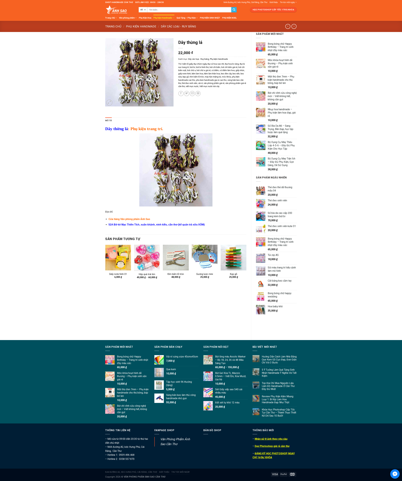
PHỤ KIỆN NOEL (229, 18)
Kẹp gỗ (233, 274)
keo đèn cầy (226, 73)
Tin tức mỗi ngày (287, 2)
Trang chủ (110, 18)
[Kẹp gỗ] (233, 257)
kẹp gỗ (186, 77)
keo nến (236, 73)
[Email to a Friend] (192, 93)
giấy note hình (184, 73)
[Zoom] (109, 103)
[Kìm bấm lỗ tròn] (176, 257)
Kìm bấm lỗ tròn (197, 77)
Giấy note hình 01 (118, 274)
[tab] (108, 120)
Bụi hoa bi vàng (232, 64)
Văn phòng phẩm (127, 18)
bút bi (192, 67)
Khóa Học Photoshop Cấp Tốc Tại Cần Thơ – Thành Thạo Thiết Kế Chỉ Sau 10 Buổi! (279, 412)
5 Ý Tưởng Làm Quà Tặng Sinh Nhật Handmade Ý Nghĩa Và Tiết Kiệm (279, 372)
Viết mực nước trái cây (209, 86)
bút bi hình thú (202, 67)
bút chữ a (191, 70)
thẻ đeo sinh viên (189, 83)
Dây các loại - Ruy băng (178, 26)
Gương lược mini (204, 274)
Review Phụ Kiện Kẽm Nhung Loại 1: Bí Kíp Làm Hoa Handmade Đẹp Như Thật (277, 399)
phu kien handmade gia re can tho (211, 80)
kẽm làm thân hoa (212, 73)
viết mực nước (192, 86)
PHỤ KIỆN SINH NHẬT (210, 18)
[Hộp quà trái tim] (147, 258)
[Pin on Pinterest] (198, 93)
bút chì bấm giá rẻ (229, 67)
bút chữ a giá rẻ (204, 70)
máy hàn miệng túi (213, 77)
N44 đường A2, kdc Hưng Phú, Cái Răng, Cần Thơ (245, 2)
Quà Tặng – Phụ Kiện (186, 18)
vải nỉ (200, 83)
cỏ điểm (215, 70)
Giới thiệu (273, 2)
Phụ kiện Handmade (162, 18)
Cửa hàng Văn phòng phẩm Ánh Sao (129, 219)
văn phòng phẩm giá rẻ (214, 83)
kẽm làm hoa (197, 73)
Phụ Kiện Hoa (145, 18)
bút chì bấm (215, 67)
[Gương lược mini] (204, 257)
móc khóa (226, 77)
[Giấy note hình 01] (118, 257)
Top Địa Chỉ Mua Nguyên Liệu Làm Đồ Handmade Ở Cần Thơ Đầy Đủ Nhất (278, 386)
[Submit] (234, 9)
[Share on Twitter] (186, 93)
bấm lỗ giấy (187, 64)
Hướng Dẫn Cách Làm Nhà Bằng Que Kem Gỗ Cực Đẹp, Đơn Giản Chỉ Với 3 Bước (279, 359)
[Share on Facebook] (181, 93)
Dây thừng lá (116, 129)
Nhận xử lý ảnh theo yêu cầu (271, 438)
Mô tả (108, 120)
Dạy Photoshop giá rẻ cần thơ (272, 446)
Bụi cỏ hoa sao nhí (216, 64)
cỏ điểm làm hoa (227, 70)
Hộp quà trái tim (147, 274)
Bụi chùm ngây (200, 64)
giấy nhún (240, 70)
